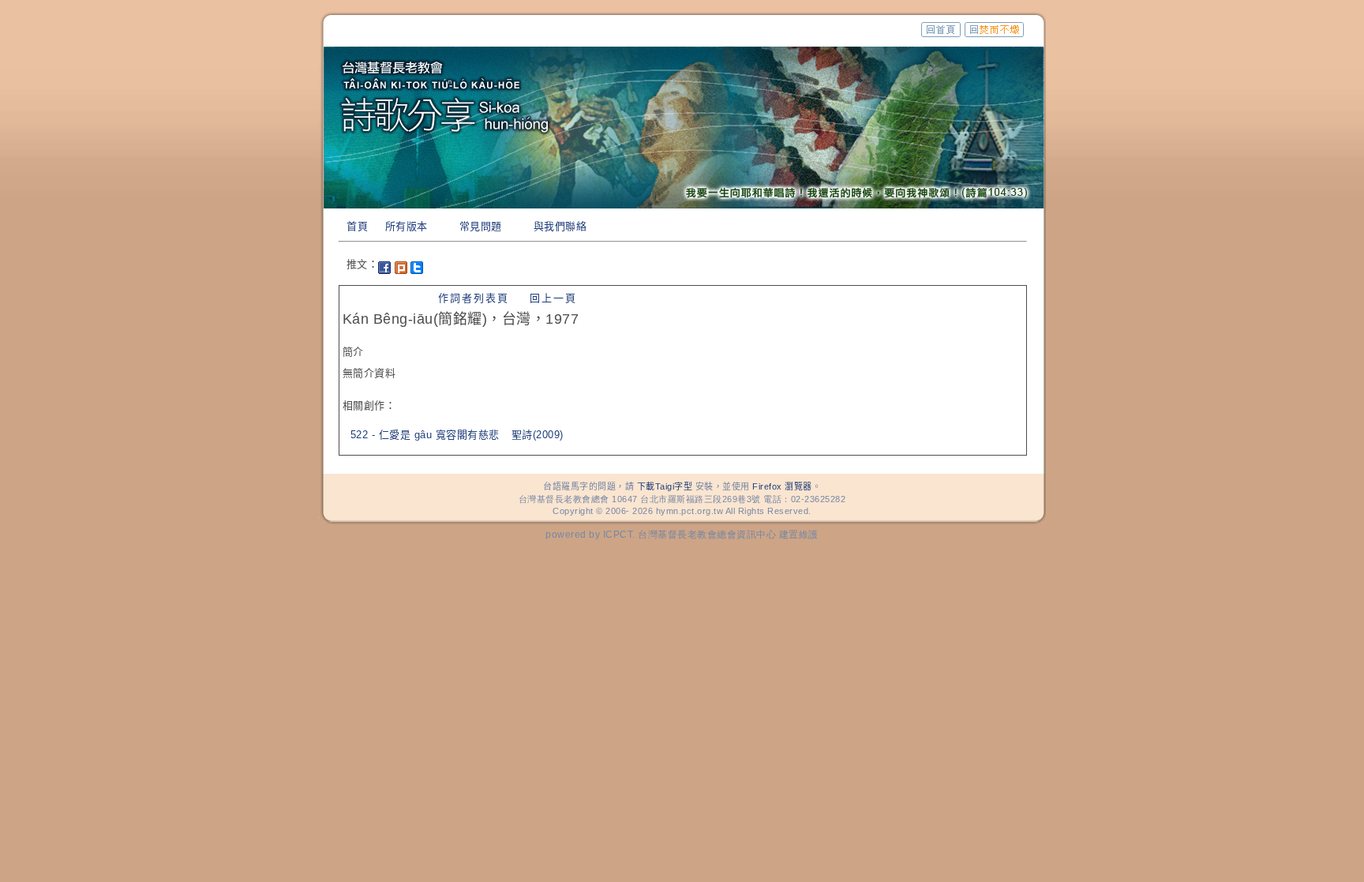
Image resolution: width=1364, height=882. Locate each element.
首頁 (357, 226)
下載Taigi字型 (665, 486)
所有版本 (406, 226)
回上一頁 (553, 298)
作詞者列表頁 (473, 298)
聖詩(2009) (538, 435)
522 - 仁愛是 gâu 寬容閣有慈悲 (425, 435)
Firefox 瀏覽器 (782, 486)
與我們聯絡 (560, 226)
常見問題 (480, 226)
